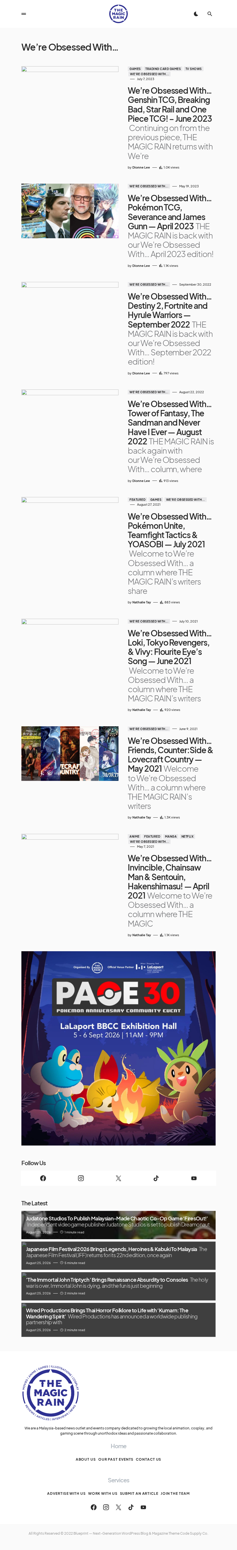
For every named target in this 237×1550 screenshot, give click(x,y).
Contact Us (148, 1459)
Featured (137, 499)
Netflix (188, 836)
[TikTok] (156, 1178)
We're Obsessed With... (149, 74)
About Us (86, 1459)
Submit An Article (139, 1493)
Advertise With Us (66, 1493)
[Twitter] (118, 1178)
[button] (23, 14)
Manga (171, 836)
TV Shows (194, 69)
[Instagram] (80, 1178)
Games (135, 69)
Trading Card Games (163, 69)
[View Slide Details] (118, 1048)
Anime (134, 836)
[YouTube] (194, 1178)
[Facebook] (43, 1178)
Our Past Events (116, 1459)
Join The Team (175, 1493)
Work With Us (103, 1493)
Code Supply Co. (194, 1533)
